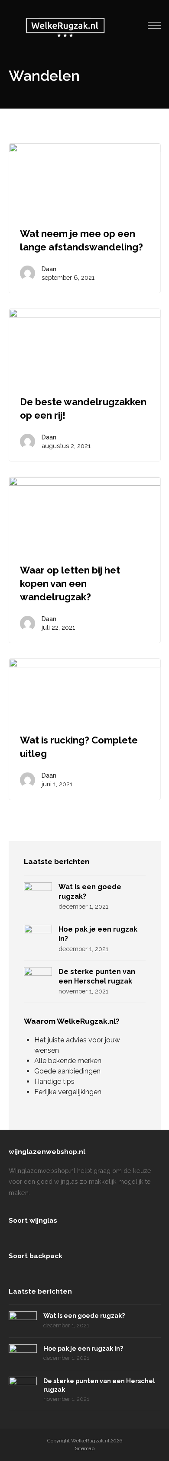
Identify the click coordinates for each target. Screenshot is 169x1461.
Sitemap (84, 1448)
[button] (154, 25)
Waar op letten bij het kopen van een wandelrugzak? (70, 583)
